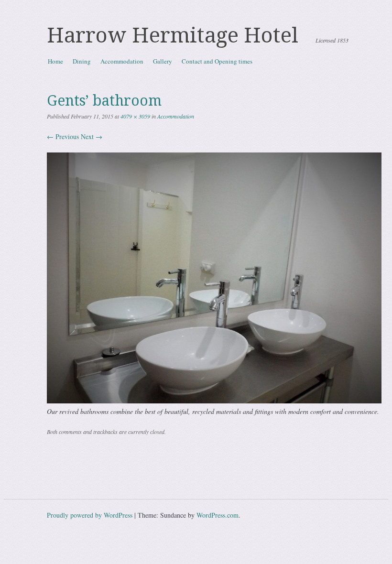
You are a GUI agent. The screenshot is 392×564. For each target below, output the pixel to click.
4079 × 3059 (135, 116)
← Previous (63, 136)
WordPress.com (217, 515)
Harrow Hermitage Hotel (172, 35)
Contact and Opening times (217, 61)
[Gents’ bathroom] (214, 400)
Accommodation (121, 61)
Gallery (162, 61)
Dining (82, 61)
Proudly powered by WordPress (89, 515)
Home (55, 61)
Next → (91, 136)
